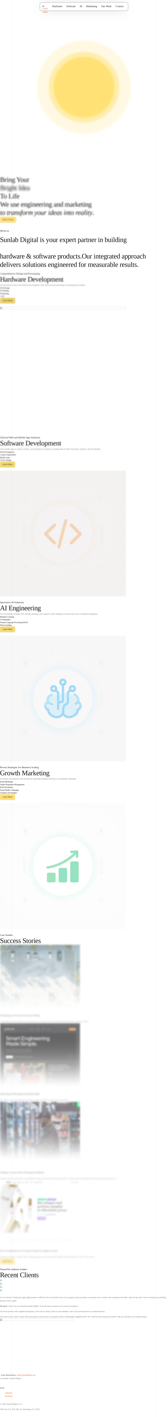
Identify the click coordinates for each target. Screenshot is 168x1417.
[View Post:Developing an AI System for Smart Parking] (40, 1009)
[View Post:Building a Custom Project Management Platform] (40, 1166)
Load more (7, 1261)
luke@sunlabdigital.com (26, 1375)
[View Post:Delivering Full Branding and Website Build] (40, 1088)
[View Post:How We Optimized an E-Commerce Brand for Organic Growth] (40, 1245)
